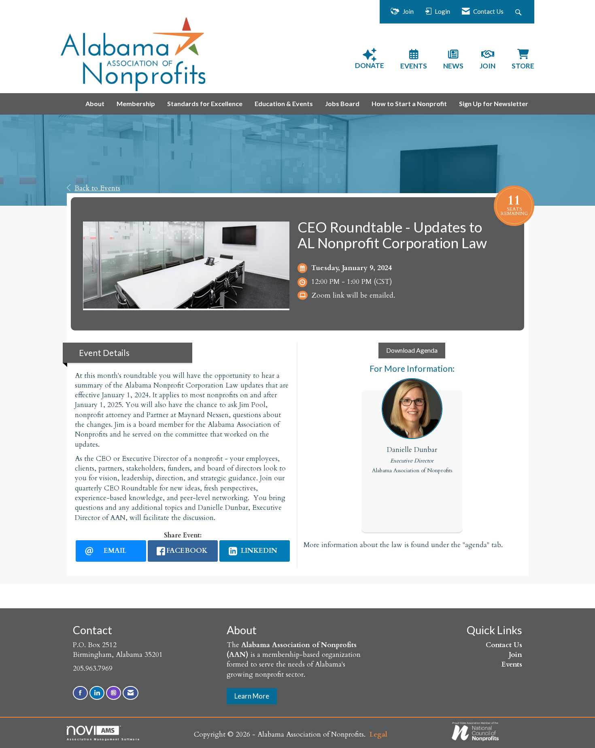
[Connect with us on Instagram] (113, 693)
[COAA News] (453, 55)
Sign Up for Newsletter (493, 103)
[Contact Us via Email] (130, 693)
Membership (136, 103)
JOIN (487, 66)
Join (515, 654)
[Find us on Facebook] (80, 693)
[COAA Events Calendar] (413, 55)
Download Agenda (412, 350)
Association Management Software (103, 739)
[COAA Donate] (369, 55)
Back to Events (97, 188)
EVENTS (413, 66)
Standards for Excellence (204, 103)
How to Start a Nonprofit (409, 103)
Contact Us (504, 645)
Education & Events (284, 103)
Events (512, 664)
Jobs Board (342, 103)
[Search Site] (519, 12)
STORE (523, 66)
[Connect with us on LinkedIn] (96, 693)
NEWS (453, 66)
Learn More (251, 696)
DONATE (369, 65)
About (94, 103)
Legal (378, 734)
